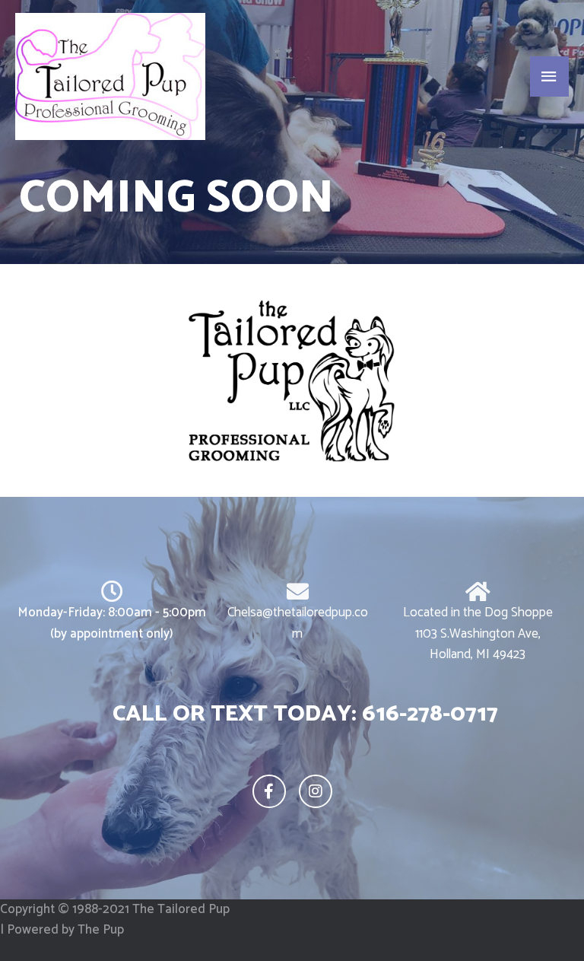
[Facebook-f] (269, 791)
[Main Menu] (550, 76)
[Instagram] (315, 791)
